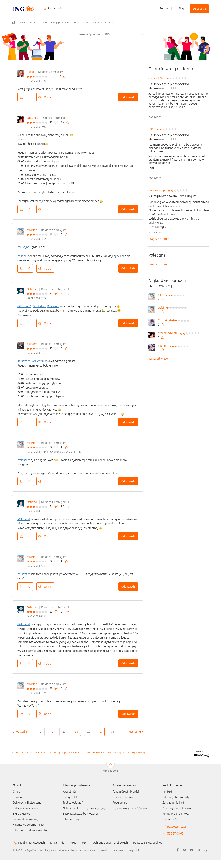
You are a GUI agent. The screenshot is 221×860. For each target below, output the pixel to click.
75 (112, 731)
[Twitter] (184, 850)
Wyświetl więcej (158, 358)
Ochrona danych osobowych (110, 842)
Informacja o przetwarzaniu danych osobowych (76, 752)
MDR (84, 842)
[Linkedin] (205, 850)
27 (63, 731)
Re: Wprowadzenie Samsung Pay (173, 196)
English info (57, 842)
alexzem (32, 344)
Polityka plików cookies (147, 842)
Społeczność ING (13, 22)
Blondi (31, 71)
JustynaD (32, 117)
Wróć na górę (110, 770)
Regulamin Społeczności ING (28, 752)
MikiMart (32, 230)
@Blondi (22, 256)
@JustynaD (24, 247)
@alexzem (53, 306)
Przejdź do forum (158, 239)
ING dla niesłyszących (31, 842)
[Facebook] (177, 850)
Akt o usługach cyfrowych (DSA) (126, 752)
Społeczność (55, 8)
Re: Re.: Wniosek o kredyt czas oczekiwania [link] (94, 22)
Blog (181, 8)
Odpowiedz (128, 97)
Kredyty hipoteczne (60, 22)
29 (88, 731)
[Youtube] (191, 850)
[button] (21, 97)
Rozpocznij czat (176, 826)
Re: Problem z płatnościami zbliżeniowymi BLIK (169, 86)
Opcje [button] (47, 97)
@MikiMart (23, 519)
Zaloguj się (199, 8)
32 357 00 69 (175, 833)
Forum (164, 8)
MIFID (73, 842)
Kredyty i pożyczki (38, 22)
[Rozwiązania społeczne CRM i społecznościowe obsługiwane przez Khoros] (201, 754)
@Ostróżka (23, 361)
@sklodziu (39, 306)
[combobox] (110, 34)
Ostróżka (32, 289)
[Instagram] (198, 850)
